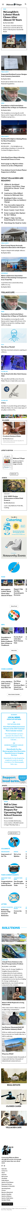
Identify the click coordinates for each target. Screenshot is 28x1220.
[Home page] (14, 4)
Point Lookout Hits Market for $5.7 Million (14, 214)
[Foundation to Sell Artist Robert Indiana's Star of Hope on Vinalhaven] (14, 94)
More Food (14, 607)
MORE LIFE (13, 475)
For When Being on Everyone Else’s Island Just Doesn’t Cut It (19, 687)
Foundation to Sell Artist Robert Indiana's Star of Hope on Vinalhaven (6, 643)
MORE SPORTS (13, 834)
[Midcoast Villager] (7, 463)
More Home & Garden (14, 696)
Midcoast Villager (19, 460)
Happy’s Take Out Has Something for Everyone (14, 219)
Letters (4, 906)
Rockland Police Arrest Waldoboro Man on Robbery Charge (15, 200)
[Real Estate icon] (14, 1077)
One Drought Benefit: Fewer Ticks (19, 885)
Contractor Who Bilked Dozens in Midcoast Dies (13, 194)
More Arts (14, 652)
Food (4, 9)
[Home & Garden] (14, 661)
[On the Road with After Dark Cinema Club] (14, 362)
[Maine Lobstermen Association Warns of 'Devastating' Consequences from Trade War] (14, 264)
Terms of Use (3, 1211)
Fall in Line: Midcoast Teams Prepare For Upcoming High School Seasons (13, 811)
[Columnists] (14, 870)
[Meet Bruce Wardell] (14, 335)
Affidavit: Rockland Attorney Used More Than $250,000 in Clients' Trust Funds (14, 187)
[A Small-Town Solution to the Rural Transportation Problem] (14, 953)
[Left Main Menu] (3, 4)
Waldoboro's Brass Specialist (13, 436)
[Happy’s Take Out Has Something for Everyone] (19, 584)
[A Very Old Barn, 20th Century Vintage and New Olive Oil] (7, 676)
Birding (16, 853)
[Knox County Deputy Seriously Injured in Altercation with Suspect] (14, 234)
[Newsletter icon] (14, 1119)
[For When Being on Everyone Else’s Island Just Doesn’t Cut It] (19, 676)
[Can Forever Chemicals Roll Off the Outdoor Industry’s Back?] (14, 1020)
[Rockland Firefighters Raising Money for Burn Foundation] (14, 127)
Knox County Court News (14, 210)
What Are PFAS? (8, 1055)
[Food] (14, 569)
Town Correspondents (10, 876)
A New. (3, 403)
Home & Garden (6, 670)
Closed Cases (13, 1108)
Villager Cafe (13, 1129)
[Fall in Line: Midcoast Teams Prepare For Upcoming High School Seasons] (14, 795)
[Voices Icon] (14, 844)
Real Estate (13, 1087)
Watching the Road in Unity (15, 223)
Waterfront (4, 273)
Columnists (5, 850)
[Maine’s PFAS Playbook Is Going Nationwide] (14, 995)
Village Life (4, 371)
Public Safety (5, 136)
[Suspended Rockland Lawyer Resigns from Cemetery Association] (14, 63)
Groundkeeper (5, 853)
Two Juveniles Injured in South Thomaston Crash (14, 206)
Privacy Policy (9, 1211)
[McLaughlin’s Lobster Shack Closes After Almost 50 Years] (14, 41)
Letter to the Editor (7, 908)
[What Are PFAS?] (14, 1046)
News (2, 103)
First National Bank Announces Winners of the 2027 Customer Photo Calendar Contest (14, 730)
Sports (4, 787)
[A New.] (14, 391)
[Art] (14, 616)
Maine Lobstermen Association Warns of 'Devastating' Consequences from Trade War (14, 277)
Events (4, 479)
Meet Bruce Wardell (8, 347)
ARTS (3, 626)
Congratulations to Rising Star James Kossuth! (6, 885)
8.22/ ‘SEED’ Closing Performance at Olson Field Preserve (13, 500)
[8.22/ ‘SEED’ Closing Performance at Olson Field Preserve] (14, 487)
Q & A (2, 344)
